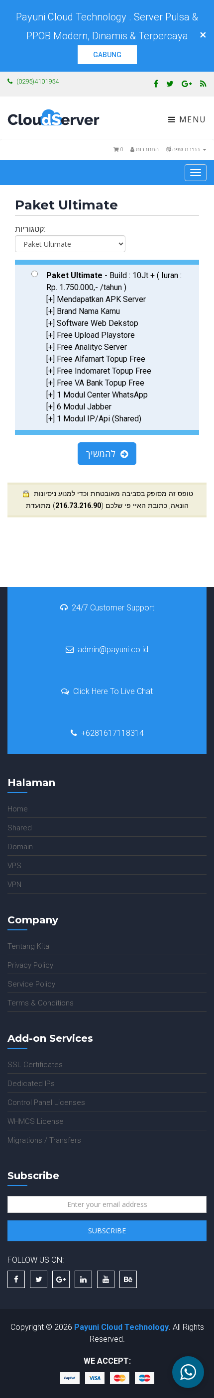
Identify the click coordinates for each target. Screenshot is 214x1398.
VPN (14, 884)
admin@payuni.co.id (113, 649)
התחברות (146, 149)
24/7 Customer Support (113, 607)
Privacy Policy (30, 965)
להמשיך (103, 454)
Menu (191, 119)
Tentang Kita (28, 946)
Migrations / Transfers (44, 1140)
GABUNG (107, 55)
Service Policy (31, 984)
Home (17, 808)
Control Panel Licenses (46, 1102)
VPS (14, 865)
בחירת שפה (186, 149)
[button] (188, 1372)
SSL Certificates (35, 1064)
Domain (20, 846)
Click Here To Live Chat (113, 691)
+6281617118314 (112, 733)
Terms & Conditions (40, 1003)
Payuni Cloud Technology (121, 1327)
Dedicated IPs (31, 1083)
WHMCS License (35, 1121)
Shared (19, 827)
